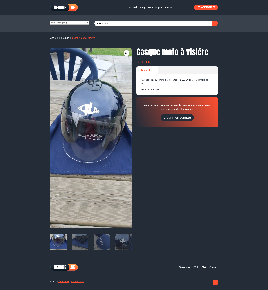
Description (147, 70)
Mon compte (155, 7)
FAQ (142, 7)
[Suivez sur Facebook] (215, 282)
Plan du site (77, 281)
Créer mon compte (177, 117)
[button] (126, 53)
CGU (195, 267)
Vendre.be (63, 281)
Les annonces (205, 7)
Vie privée (184, 267)
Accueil (133, 7)
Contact (169, 7)
